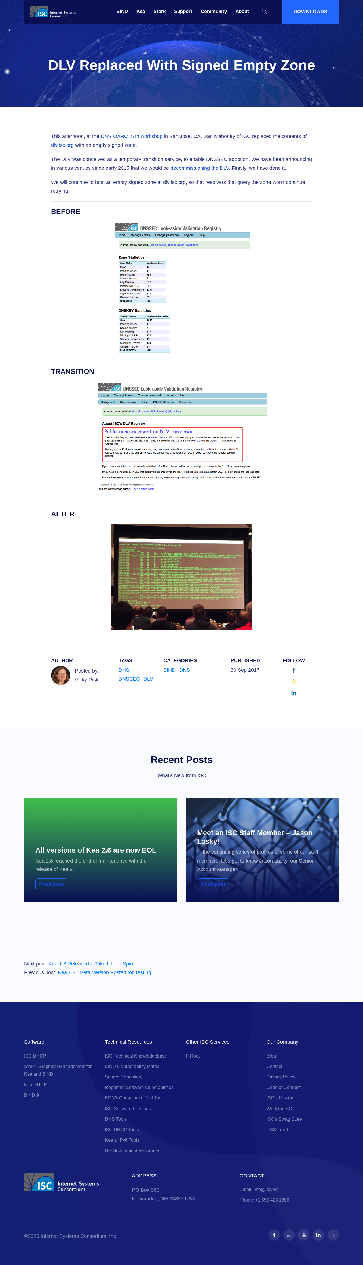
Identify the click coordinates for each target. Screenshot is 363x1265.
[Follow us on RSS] (333, 1235)
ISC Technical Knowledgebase (136, 1056)
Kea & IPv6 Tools (122, 1140)
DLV (148, 679)
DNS (124, 670)
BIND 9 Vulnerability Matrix (132, 1066)
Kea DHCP (35, 1084)
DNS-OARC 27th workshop (131, 136)
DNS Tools (116, 1119)
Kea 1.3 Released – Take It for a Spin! (91, 964)
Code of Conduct (284, 1087)
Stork (159, 11)
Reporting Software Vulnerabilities (139, 1087)
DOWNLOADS (311, 11)
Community (214, 11)
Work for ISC (279, 1108)
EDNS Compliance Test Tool (133, 1098)
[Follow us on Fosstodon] (289, 1235)
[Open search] (264, 11)
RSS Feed (277, 1129)
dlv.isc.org (62, 145)
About (242, 11)
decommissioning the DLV (199, 168)
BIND (122, 11)
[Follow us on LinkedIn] (318, 1235)
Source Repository (123, 1077)
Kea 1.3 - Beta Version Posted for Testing (104, 972)
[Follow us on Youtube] (303, 1235)
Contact (274, 1066)
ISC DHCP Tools (122, 1129)
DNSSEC (129, 679)
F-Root (193, 1056)
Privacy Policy (281, 1077)
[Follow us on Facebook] (274, 1235)
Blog (271, 1056)
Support (183, 11)
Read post (51, 884)
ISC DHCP (35, 1056)
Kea (140, 11)
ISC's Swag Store (284, 1119)
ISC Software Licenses (128, 1108)
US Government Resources (132, 1150)
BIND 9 (31, 1095)
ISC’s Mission (280, 1098)
